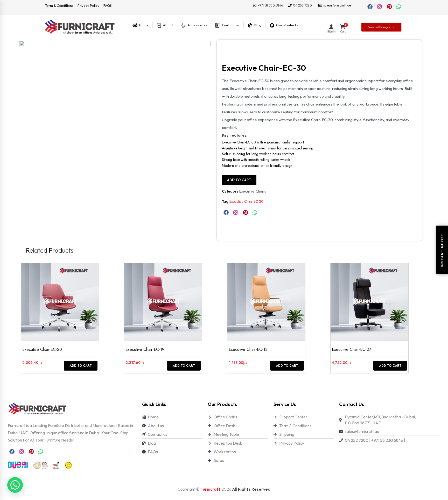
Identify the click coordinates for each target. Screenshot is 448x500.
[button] (15, 485)
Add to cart (239, 179)
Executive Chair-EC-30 (246, 201)
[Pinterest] (389, 7)
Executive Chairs (252, 191)
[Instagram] (379, 7)
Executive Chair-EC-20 (42, 349)
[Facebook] (370, 7)
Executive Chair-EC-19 (144, 349)
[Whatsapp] (399, 7)
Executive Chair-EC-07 (351, 349)
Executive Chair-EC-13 (248, 349)
